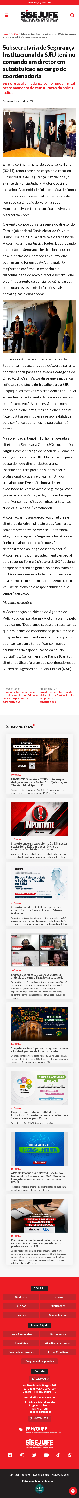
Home (5, 34)
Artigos (21, 1305)
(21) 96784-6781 (39, 1418)
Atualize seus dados (57, 1343)
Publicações (57, 1305)
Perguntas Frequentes (39, 1361)
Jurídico (21, 1315)
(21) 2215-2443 (39, 1378)
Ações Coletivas (58, 1352)
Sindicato (21, 1297)
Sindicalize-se (58, 1315)
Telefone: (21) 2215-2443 (39, 2)
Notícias (14, 34)
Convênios (21, 1343)
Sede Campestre (21, 1334)
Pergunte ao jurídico (21, 1352)
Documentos (58, 1334)
